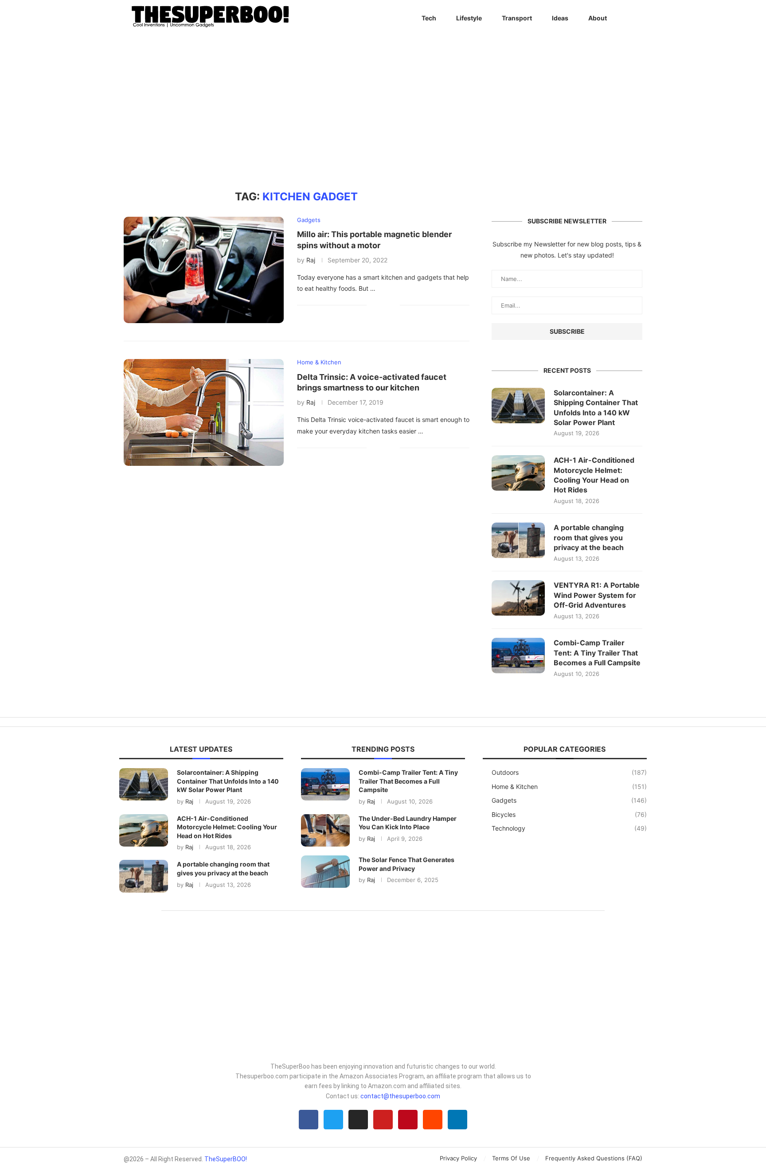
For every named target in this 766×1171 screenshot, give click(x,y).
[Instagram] (358, 1119)
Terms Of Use (511, 1158)
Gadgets (569, 800)
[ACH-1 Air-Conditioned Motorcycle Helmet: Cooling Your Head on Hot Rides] (518, 473)
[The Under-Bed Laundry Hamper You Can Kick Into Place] (325, 830)
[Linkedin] (457, 1119)
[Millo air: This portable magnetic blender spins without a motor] (204, 270)
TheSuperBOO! (225, 1159)
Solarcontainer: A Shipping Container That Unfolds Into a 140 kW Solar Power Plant (596, 407)
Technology (569, 828)
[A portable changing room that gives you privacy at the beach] (518, 540)
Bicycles (569, 814)
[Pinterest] (408, 1119)
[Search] (637, 18)
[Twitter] (333, 1119)
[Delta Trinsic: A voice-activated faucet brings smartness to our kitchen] (204, 412)
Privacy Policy (458, 1158)
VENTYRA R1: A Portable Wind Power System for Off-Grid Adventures (597, 595)
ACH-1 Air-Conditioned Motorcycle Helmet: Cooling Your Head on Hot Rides (594, 475)
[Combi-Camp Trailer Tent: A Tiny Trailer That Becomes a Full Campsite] (518, 655)
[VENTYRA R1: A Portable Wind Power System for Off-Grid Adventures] (518, 598)
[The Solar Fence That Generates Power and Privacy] (325, 871)
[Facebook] (308, 1119)
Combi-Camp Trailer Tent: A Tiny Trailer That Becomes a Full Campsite (597, 652)
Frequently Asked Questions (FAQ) (593, 1158)
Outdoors (569, 772)
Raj (310, 260)
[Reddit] (432, 1119)
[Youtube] (383, 1119)
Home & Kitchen (569, 786)
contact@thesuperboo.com (400, 1096)
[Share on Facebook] (379, 305)
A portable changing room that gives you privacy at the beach (589, 537)
